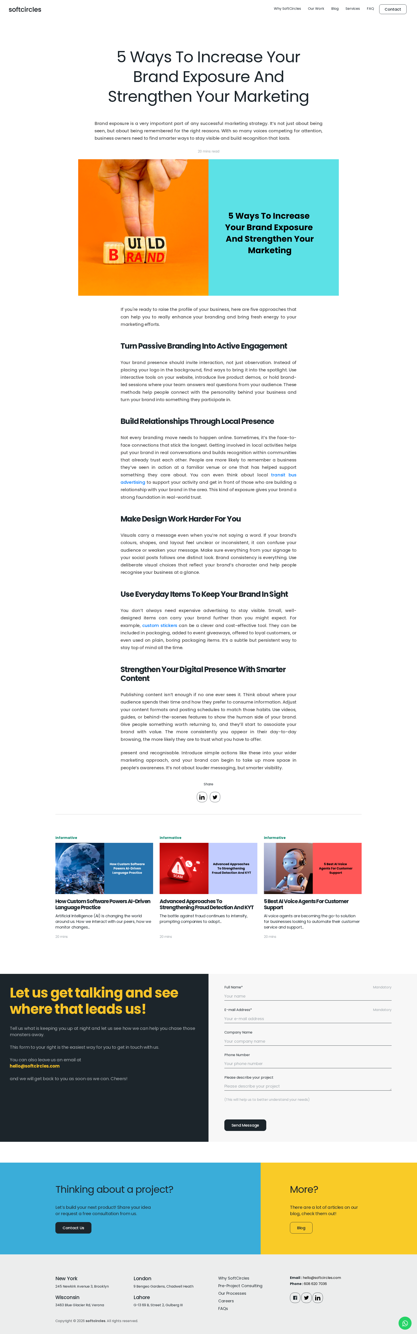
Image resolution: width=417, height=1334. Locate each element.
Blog (335, 8)
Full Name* (233, 987)
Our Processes (232, 1293)
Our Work (316, 8)
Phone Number (237, 1054)
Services (353, 8)
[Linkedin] (318, 1298)
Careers (226, 1301)
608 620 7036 (315, 1283)
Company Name (238, 1032)
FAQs (223, 1308)
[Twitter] (306, 1298)
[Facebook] (295, 1298)
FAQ (370, 8)
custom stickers (159, 625)
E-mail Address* (238, 1009)
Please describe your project (248, 1077)
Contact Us (73, 1228)
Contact (393, 9)
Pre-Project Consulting (240, 1285)
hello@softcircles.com (322, 1277)
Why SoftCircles (287, 8)
